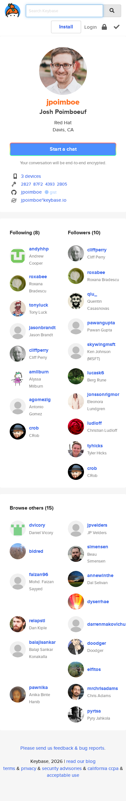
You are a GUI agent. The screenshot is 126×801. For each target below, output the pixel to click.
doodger (96, 643)
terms (9, 768)
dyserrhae (98, 601)
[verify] (117, 27)
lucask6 (95, 372)
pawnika (38, 687)
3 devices (31, 176)
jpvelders (97, 525)
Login (90, 27)
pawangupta (101, 322)
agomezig (40, 399)
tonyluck (38, 305)
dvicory (37, 525)
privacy (28, 768)
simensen (97, 546)
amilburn (39, 371)
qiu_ (92, 294)
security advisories (62, 768)
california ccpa (103, 768)
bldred (36, 551)
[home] (12, 9)
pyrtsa (94, 711)
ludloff (94, 423)
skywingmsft (101, 344)
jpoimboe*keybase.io (44, 200)
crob (34, 427)
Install (66, 26)
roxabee (38, 276)
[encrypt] (104, 27)
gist (53, 192)
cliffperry (38, 350)
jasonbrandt (42, 327)
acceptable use (63, 775)
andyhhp (39, 248)
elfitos (94, 669)
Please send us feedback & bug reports (62, 748)
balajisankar (42, 642)
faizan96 (38, 574)
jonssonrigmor (103, 394)
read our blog (81, 761)
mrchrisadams (102, 688)
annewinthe (100, 575)
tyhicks (95, 445)
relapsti (37, 620)
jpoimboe (31, 191)
